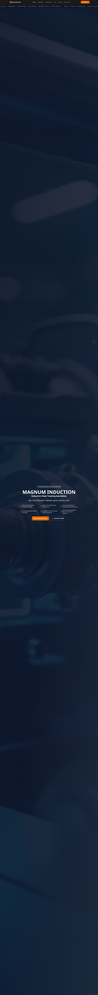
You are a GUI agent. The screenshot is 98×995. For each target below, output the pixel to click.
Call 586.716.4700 (59, 518)
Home (34, 2)
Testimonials (49, 2)
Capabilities (41, 2)
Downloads (67, 2)
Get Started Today (41, 518)
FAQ (55, 2)
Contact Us (85, 2)
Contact (60, 2)
